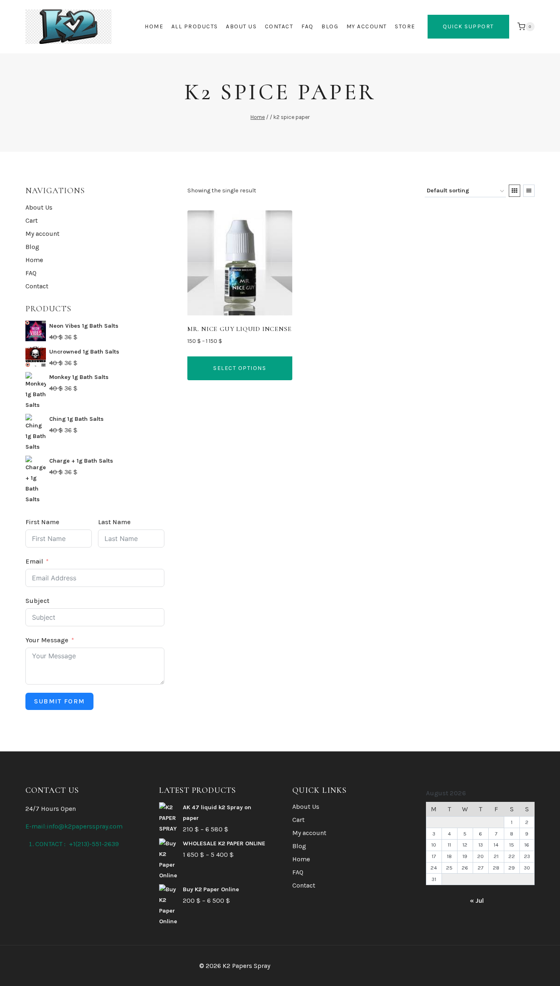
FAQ (307, 26)
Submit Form (59, 701)
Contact (279, 26)
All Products (194, 26)
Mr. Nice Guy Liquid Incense (239, 329)
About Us (241, 26)
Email (34, 561)
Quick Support (468, 26)
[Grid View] (514, 191)
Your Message (46, 640)
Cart (31, 220)
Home (154, 26)
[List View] (529, 191)
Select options (239, 368)
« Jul (477, 900)
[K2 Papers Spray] (68, 26)
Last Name (114, 522)
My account (366, 26)
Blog (329, 26)
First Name (42, 522)
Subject (37, 601)
